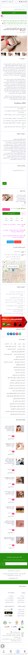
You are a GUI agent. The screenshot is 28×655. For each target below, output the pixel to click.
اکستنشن (7, 343)
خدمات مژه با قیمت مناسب (19, 354)
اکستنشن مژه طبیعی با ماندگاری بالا (18, 409)
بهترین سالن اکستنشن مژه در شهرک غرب (17, 388)
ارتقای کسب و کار (9, 600)
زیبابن (24, 343)
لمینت (19, 346)
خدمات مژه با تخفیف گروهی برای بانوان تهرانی (16, 396)
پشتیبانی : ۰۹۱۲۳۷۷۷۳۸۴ (13, 571)
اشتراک (3, 563)
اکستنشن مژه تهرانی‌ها (20, 364)
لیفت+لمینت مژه (5, 20)
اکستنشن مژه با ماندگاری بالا (19, 359)
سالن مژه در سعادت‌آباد (8, 362)
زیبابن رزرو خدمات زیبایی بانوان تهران (17, 414)
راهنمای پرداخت (20, 613)
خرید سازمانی (21, 609)
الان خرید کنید (11, 213)
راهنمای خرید (21, 611)
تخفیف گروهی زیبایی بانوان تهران (18, 351)
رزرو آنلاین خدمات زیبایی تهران (19, 375)
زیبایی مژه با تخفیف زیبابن (19, 369)
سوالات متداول (20, 615)
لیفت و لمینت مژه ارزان (20, 372)
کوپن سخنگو (10, 242)
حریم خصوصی (21, 600)
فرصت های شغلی (9, 602)
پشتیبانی (11, 596)
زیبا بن (19, 343)
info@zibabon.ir (13, 578)
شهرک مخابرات (21, 32)
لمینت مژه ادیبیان (21, 349)
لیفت (24, 346)
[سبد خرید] (3, 17)
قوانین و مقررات (20, 598)
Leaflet (22, 282)
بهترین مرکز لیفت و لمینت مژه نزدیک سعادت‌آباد (15, 411)
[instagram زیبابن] (11, 609)
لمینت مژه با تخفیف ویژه (20, 362)
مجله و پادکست (20, 602)
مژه (11, 343)
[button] (13, 270)
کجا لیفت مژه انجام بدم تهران (19, 398)
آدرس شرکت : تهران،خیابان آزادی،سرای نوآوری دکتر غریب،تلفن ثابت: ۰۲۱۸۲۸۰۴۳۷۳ (13, 574)
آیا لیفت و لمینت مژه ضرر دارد (19, 401)
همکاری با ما (10, 598)
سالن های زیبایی (13, 20)
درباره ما (22, 596)
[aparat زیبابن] (9, 609)
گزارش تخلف (17, 242)
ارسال (4, 183)
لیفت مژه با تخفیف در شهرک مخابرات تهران (16, 377)
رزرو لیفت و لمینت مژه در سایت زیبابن (17, 385)
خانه (26, 20)
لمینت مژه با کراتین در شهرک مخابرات (17, 406)
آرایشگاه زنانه (21, 20)
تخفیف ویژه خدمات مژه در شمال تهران (17, 403)
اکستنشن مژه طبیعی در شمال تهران (18, 380)
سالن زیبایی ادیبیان (8, 354)
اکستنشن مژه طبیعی (11, 349)
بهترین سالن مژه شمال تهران (19, 367)
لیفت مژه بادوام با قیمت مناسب (18, 390)
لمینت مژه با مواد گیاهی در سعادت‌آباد (17, 382)
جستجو (14, 12)
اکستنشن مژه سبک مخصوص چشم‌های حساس (16, 393)
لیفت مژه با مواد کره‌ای (20, 356)
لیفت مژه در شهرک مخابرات (10, 346)
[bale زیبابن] (5, 609)
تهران (15, 343)
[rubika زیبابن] (7, 609)
